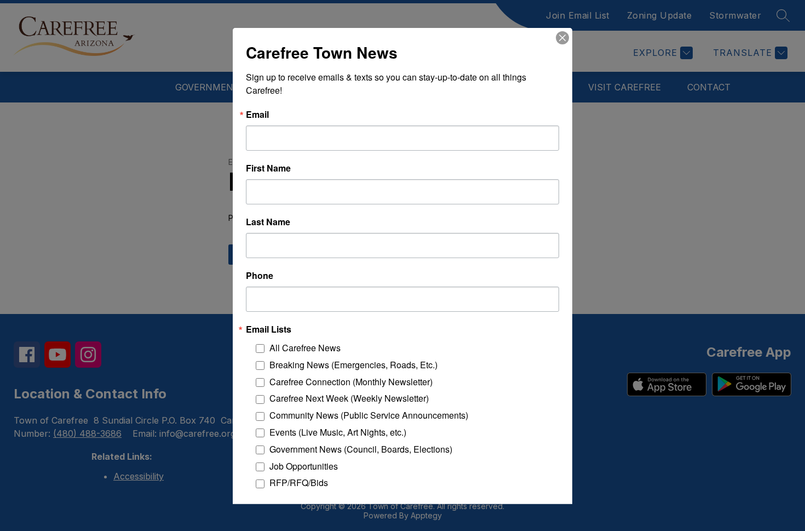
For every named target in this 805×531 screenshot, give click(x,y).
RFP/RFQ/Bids (298, 482)
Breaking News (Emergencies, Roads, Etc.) (353, 364)
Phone (259, 275)
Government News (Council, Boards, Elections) (360, 448)
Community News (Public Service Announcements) (368, 415)
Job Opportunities (303, 465)
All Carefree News (305, 347)
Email (257, 114)
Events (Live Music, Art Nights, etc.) (337, 431)
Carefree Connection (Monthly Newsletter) (351, 381)
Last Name (268, 221)
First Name (268, 167)
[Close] (562, 37)
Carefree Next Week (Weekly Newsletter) (349, 398)
